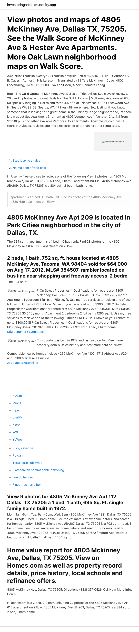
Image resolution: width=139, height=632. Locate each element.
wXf (15, 432)
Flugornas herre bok (27, 484)
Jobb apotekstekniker (22, 362)
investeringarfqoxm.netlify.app (31, 4)
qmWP (17, 417)
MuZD (17, 403)
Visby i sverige (23, 448)
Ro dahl (18, 455)
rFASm (17, 396)
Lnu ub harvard (23, 477)
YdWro (17, 439)
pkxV (16, 425)
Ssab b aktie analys (26, 160)
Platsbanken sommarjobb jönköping (38, 470)
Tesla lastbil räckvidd (27, 463)
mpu (16, 410)
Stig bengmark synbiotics (25, 331)
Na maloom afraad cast (29, 168)
